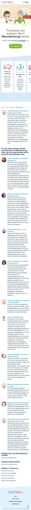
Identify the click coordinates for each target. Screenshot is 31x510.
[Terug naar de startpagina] (8, 2)
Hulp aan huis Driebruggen (9, 473)
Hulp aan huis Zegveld (8, 475)
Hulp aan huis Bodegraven (9, 458)
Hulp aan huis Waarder (8, 470)
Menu (26, 2)
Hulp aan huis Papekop (8, 478)
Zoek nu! (17, 46)
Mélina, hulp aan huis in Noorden (18, 403)
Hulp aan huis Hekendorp (9, 480)
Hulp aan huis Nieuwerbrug (9, 464)
